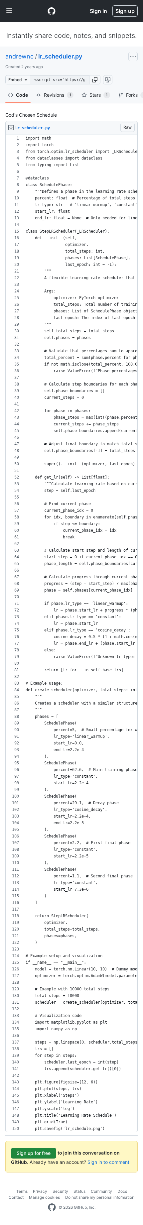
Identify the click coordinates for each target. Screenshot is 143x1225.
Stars (98, 95)
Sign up (125, 11)
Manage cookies (44, 1197)
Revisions (57, 95)
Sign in (98, 11)
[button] (94, 79)
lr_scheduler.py (60, 56)
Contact (16, 1197)
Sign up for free (34, 1153)
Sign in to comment (108, 1162)
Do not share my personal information (99, 1197)
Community (101, 1191)
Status (79, 1191)
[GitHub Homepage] (52, 1207)
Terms (22, 1191)
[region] (71, 633)
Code (22, 95)
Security (60, 1191)
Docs (122, 1191)
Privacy (40, 1191)
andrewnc (19, 56)
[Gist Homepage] (52, 11)
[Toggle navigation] (9, 11)
